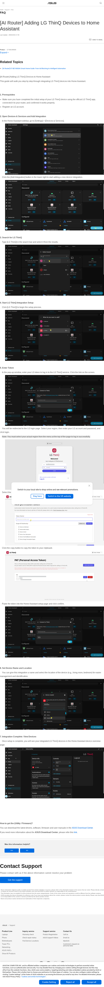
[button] (3, 3)
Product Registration (50, 934)
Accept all (91, 982)
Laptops (5, 934)
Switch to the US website (59, 496)
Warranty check (28, 934)
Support (7, 9)
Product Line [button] (7, 931)
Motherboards (7, 941)
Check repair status (29, 937)
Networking (6, 947)
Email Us (66, 937)
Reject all (70, 982)
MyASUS (66, 941)
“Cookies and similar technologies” (33, 977)
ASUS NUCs (6, 950)
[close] (89, 486)
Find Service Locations (30, 941)
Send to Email (97, 40)
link (75, 832)
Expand (3, 52)
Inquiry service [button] (28, 931)
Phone (4, 937)
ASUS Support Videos (50, 937)
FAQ (12, 9)
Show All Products (8, 953)
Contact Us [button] (67, 931)
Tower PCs (6, 944)
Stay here (37, 496)
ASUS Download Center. (82, 828)
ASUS (1, 9)
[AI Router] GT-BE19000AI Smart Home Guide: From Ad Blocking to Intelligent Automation (34, 68)
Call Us (65, 934)
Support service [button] (49, 931)
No (27, 850)
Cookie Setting (49, 982)
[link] (52, 3)
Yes (11, 850)
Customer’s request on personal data (71, 944)
